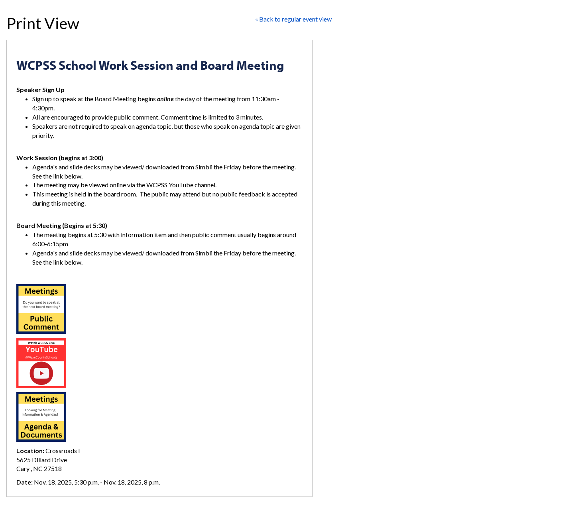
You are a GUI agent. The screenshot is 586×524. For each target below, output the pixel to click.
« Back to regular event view (293, 19)
